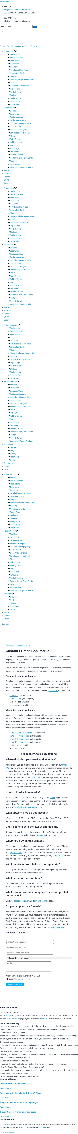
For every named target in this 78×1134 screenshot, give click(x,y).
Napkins (13, 83)
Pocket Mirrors (16, 92)
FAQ (12, 451)
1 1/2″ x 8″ (14, 696)
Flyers (12, 136)
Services (7, 174)
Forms (13, 145)
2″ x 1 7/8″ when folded (19, 739)
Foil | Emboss (15, 139)
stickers (26, 901)
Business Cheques (18, 120)
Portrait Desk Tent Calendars (13, 1084)
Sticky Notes (15, 98)
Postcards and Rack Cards (21, 158)
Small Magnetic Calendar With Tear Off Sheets (21, 1093)
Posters (13, 161)
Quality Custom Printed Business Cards (18, 1112)
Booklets (13, 111)
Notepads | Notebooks (19, 86)
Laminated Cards (17, 73)
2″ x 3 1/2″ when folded (19, 742)
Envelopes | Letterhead (20, 133)
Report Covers (16, 164)
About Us (8, 444)
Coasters (14, 67)
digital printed (16, 852)
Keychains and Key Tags (20, 344)
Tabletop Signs (16, 101)
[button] (15, 51)
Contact (7, 177)
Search (3, 26)
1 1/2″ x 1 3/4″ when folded (21, 733)
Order (6, 183)
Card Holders (15, 126)
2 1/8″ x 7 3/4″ (15, 699)
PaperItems (9, 108)
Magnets (13, 76)
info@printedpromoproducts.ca (28, 807)
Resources (6, 1124)
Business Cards (16, 117)
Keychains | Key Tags (19, 70)
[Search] (35, 27)
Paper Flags (15, 89)
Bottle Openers (16, 57)
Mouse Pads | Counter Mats (22, 79)
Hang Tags (14, 148)
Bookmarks (15, 54)
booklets (17, 901)
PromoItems (9, 51)
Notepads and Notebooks (20, 359)
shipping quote (57, 927)
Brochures (14, 114)
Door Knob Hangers (18, 130)
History (13, 454)
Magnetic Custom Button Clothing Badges (19, 1102)
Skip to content (6, 1)
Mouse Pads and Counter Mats (23, 353)
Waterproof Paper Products (21, 167)
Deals (12, 460)
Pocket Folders (16, 155)
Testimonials (15, 457)
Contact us (53, 691)
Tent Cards (14, 105)
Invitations (14, 152)
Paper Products (10, 381)
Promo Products (11, 325)
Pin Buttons (15, 61)
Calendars (14, 64)
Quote (6, 180)
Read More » (5, 1088)
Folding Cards (16, 142)
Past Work (8, 170)
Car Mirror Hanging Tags (20, 123)
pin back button (41, 901)
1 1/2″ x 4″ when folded (19, 736)
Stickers (13, 95)
